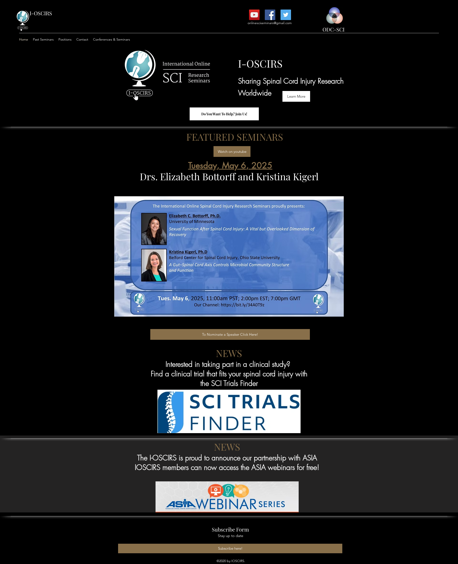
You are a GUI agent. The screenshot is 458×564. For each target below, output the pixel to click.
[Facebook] (270, 15)
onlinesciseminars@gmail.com (270, 23)
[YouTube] (254, 15)
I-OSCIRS (41, 13)
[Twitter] (286, 15)
